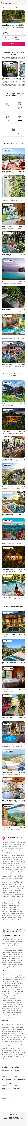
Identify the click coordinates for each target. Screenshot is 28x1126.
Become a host (20, 8)
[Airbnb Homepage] (3, 7)
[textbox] (7, 39)
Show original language (8, 3)
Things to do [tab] (17, 1070)
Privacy (5, 1118)
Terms (10, 1118)
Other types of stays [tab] (7, 1070)
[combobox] (13, 34)
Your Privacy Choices (18, 1118)
